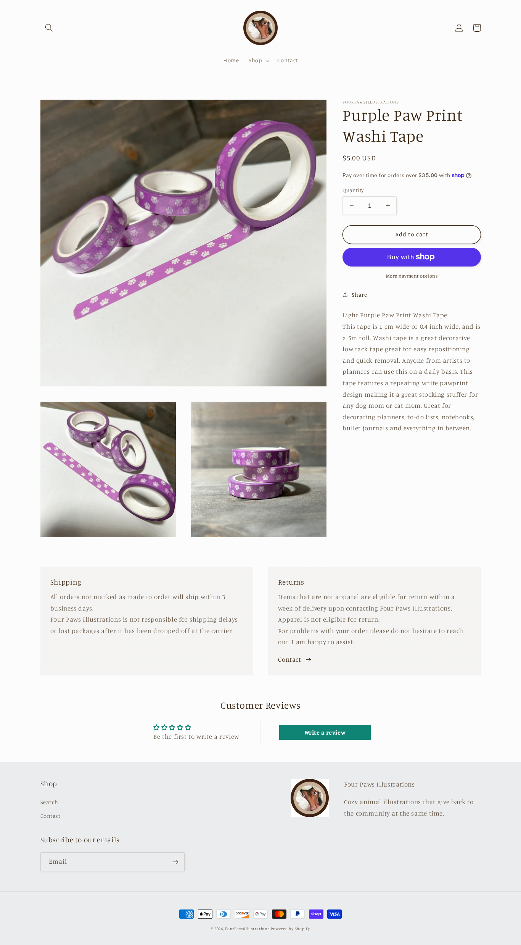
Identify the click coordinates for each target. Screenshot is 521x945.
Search (49, 802)
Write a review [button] (325, 732)
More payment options (412, 276)
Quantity (353, 190)
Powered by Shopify (290, 928)
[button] (49, 28)
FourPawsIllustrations (247, 928)
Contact (289, 659)
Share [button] (359, 294)
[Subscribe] (175, 861)
